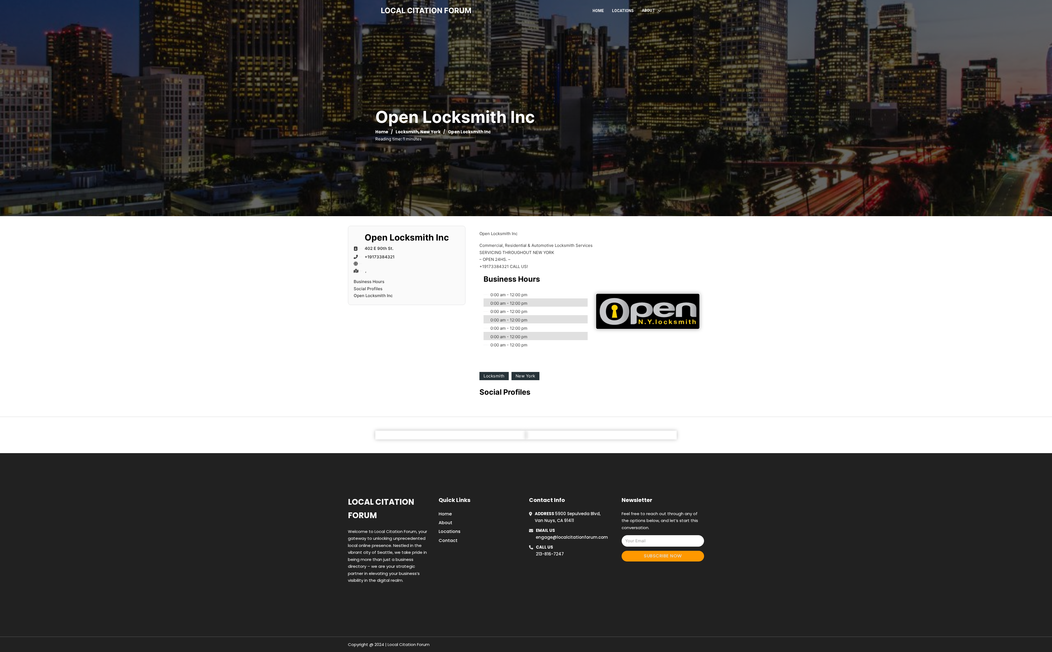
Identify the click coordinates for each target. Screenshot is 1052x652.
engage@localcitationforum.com (572, 537)
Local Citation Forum (381, 508)
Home (598, 11)
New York (430, 132)
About (445, 523)
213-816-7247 (550, 554)
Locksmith (407, 132)
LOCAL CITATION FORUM (426, 10)
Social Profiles (368, 288)
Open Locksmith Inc (373, 295)
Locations (623, 11)
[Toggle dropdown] (660, 11)
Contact (448, 540)
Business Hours (369, 281)
